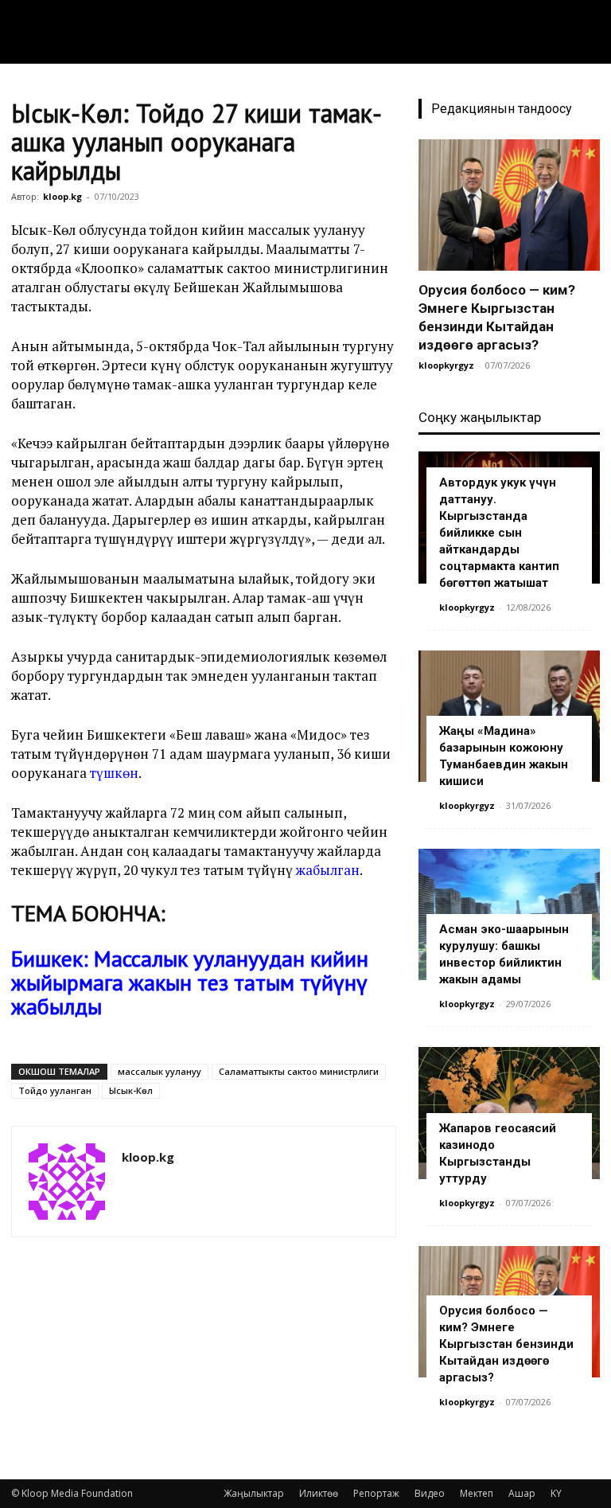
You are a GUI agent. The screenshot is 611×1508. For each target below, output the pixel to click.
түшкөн (114, 773)
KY (556, 1493)
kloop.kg (62, 196)
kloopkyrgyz (446, 365)
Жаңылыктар (254, 1493)
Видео (429, 1493)
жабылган (328, 870)
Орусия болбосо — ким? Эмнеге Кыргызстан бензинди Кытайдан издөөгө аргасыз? (506, 1344)
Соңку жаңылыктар (479, 417)
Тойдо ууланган (54, 1090)
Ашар (521, 1493)
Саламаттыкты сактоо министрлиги (299, 1071)
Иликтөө (318, 1493)
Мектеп (476, 1493)
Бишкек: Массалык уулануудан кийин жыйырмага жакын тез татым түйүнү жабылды (189, 982)
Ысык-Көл (131, 1090)
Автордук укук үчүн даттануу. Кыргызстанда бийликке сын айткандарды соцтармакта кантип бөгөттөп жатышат (499, 532)
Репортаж (376, 1493)
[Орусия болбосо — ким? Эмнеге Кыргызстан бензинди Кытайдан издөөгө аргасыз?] (509, 205)
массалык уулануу (159, 1071)
